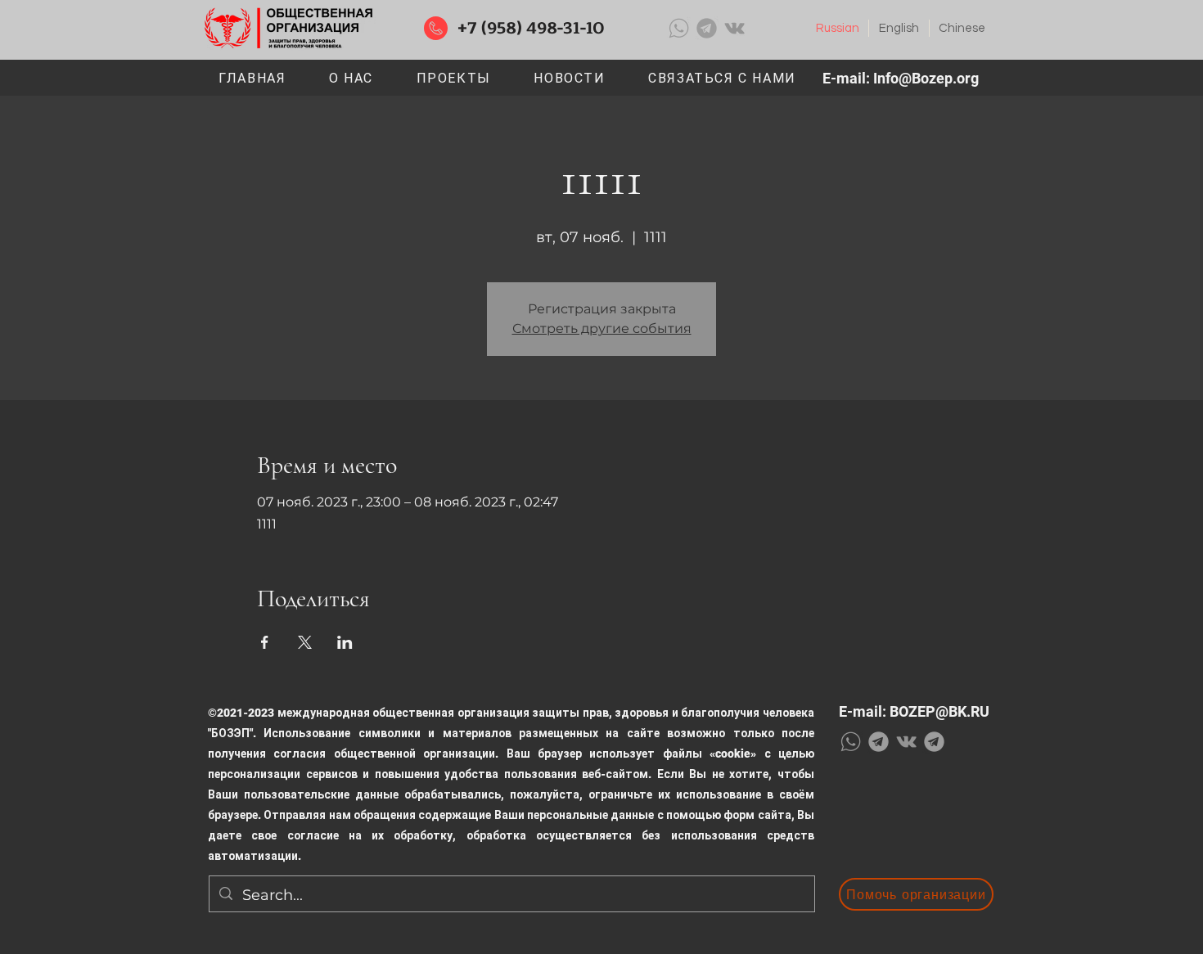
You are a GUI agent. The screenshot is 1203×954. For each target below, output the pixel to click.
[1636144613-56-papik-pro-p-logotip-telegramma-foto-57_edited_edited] (707, 28)
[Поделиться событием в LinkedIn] (345, 642)
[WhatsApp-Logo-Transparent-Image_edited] (679, 28)
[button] (453, 79)
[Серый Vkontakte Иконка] (734, 28)
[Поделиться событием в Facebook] (265, 642)
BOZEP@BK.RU (939, 711)
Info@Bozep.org (926, 78)
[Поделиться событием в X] (305, 642)
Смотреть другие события (602, 328)
